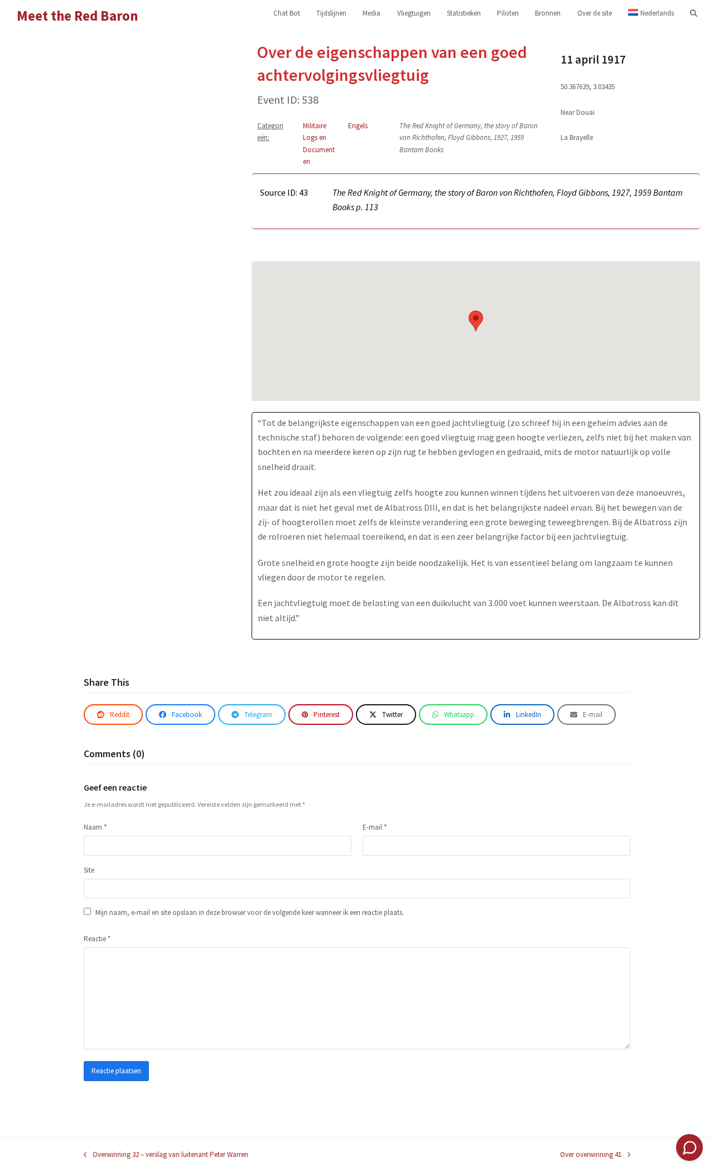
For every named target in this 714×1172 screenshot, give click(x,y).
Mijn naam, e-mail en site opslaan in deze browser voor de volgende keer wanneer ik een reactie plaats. (249, 912)
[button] (693, 13)
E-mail (375, 827)
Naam (95, 827)
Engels (358, 125)
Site (89, 870)
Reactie (97, 938)
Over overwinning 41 (590, 1155)
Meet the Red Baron (77, 16)
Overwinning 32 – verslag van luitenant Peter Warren (166, 1155)
